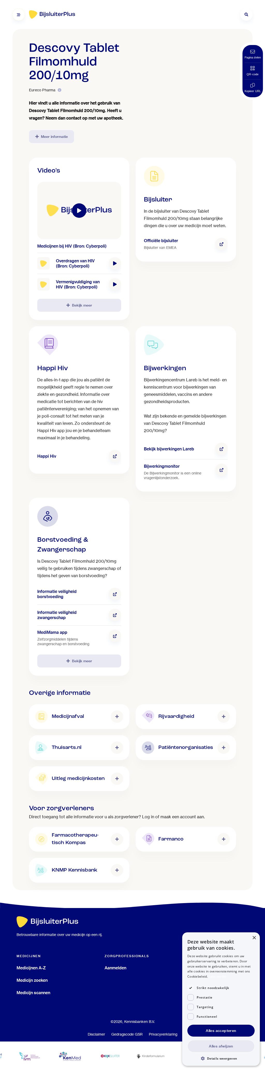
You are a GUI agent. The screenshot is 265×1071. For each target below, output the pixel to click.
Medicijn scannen (33, 992)
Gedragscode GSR (127, 1034)
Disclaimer (96, 1034)
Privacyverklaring (163, 1034)
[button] (221, 1058)
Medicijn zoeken (32, 980)
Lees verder (217, 976)
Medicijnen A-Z (31, 967)
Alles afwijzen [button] (221, 1046)
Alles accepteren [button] (221, 1030)
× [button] (254, 938)
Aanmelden (115, 967)
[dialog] (221, 999)
